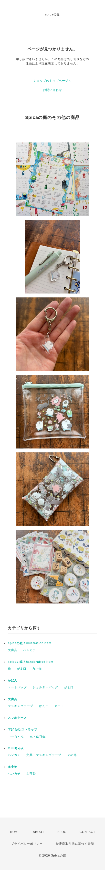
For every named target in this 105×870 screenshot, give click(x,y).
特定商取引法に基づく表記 (75, 843)
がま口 (21, 668)
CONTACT (87, 832)
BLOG (61, 832)
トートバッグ (17, 687)
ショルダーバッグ (45, 687)
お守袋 (31, 773)
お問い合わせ (52, 90)
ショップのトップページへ (52, 80)
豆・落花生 (38, 736)
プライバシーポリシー (27, 843)
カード (59, 706)
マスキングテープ (20, 706)
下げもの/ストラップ (22, 729)
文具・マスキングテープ (43, 755)
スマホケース (17, 717)
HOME (15, 832)
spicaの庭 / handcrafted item (30, 662)
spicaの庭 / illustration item (30, 643)
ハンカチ (29, 650)
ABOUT (38, 832)
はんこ (44, 706)
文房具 (12, 650)
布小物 (37, 668)
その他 (72, 755)
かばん (12, 680)
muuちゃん (16, 736)
